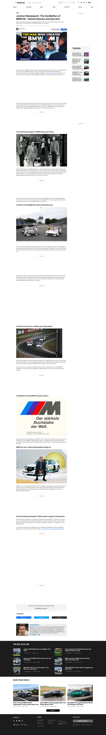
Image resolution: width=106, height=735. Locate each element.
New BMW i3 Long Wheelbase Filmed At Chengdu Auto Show (77, 79)
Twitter (42, 617)
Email (60, 617)
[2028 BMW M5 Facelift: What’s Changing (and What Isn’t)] (58, 667)
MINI (92, 7)
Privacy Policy (50, 723)
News (41, 7)
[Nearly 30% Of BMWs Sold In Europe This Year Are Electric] (16, 658)
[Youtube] (83, 2)
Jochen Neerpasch (20, 613)
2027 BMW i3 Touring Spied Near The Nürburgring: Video (53, 703)
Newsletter (39, 2)
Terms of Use (50, 721)
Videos (53, 7)
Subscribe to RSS (40, 723)
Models (14, 7)
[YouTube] (35, 635)
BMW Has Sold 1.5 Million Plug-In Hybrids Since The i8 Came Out (77, 659)
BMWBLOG (18, 25)
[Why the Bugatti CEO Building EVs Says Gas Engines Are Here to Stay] (58, 649)
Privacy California (40, 725)
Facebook (24, 617)
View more (52, 710)
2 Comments (63, 29)
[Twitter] (81, 2)
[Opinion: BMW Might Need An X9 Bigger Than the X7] (16, 649)
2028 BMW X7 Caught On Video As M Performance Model (77, 73)
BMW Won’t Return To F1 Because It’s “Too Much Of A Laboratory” (36, 668)
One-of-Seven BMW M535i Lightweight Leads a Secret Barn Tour (26, 703)
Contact (34, 2)
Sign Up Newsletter (62, 721)
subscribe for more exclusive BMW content (53, 529)
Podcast (80, 7)
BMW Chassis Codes (52, 720)
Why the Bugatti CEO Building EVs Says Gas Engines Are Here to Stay (78, 649)
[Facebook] (78, 2)
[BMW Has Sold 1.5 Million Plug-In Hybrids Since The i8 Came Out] (58, 658)
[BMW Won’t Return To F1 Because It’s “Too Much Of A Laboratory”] (16, 667)
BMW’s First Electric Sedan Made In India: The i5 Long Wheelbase (77, 54)
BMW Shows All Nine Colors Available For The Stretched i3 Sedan (77, 67)
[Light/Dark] (89, 2)
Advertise (29, 2)
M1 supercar (51, 73)
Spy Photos (66, 7)
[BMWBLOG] (23, 717)
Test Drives (28, 7)
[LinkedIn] (39, 635)
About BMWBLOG (40, 720)
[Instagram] (86, 2)
